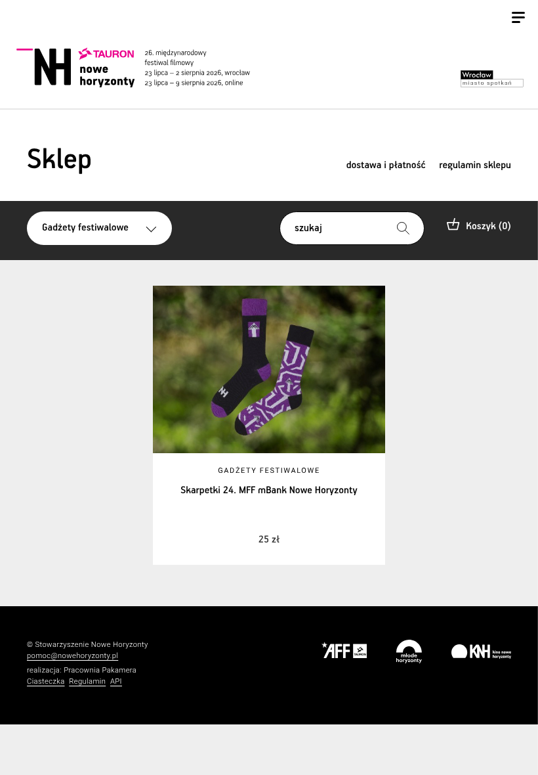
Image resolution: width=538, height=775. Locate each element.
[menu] (518, 19)
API (116, 681)
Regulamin (87, 681)
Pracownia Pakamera (100, 670)
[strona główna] (147, 67)
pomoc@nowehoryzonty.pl (72, 656)
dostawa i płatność (386, 165)
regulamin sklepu (475, 165)
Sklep (59, 160)
